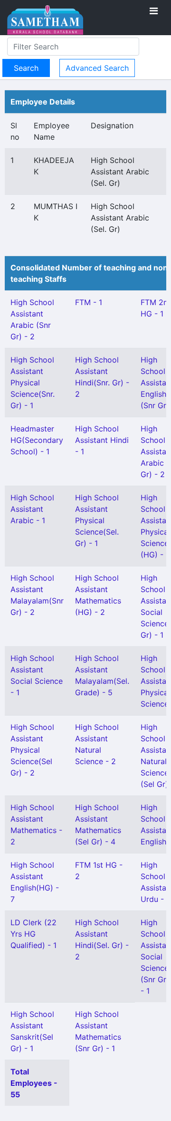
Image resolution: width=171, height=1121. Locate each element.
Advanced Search (97, 68)
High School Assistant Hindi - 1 (102, 440)
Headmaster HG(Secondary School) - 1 (36, 440)
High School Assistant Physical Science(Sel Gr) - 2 (32, 749)
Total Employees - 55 (33, 1083)
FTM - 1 (88, 302)
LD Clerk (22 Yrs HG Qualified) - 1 (33, 934)
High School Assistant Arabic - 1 (32, 509)
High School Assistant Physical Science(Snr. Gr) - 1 (32, 382)
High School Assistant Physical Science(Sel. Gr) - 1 (97, 520)
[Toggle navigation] (153, 11)
